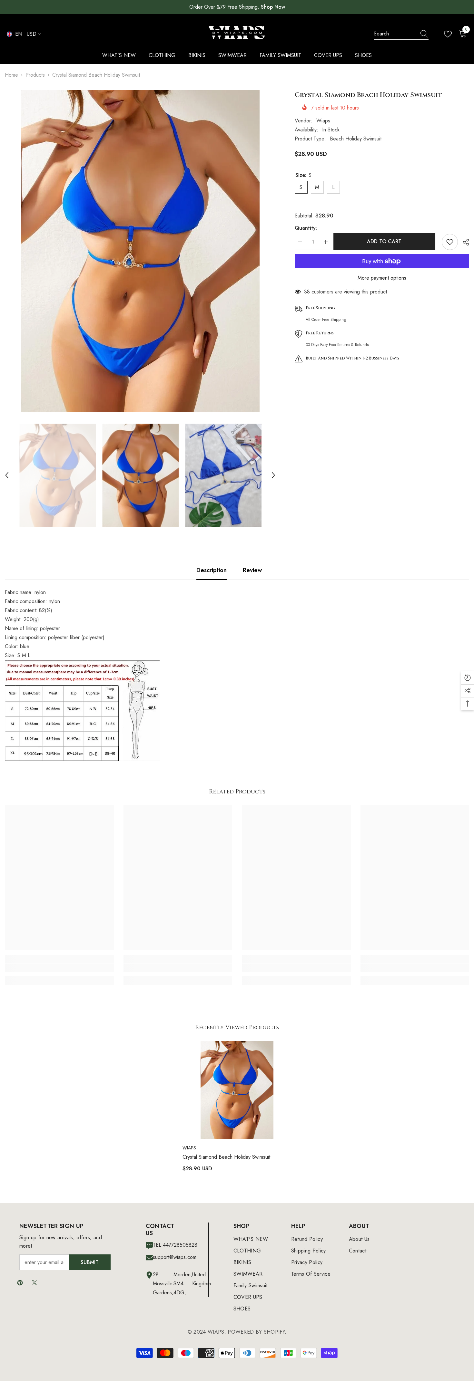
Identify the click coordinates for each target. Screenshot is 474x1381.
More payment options (382, 278)
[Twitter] (34, 1283)
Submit (90, 1262)
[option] (140, 251)
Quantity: (306, 228)
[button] (7, 475)
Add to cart (386, 241)
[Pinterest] (20, 1283)
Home (11, 75)
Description (211, 570)
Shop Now (273, 7)
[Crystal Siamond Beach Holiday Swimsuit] (237, 1090)
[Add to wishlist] (450, 242)
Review (252, 570)
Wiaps (323, 120)
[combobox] (395, 33)
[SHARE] (463, 242)
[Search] (401, 34)
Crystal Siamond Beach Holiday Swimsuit (226, 1157)
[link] (59, 968)
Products (35, 75)
